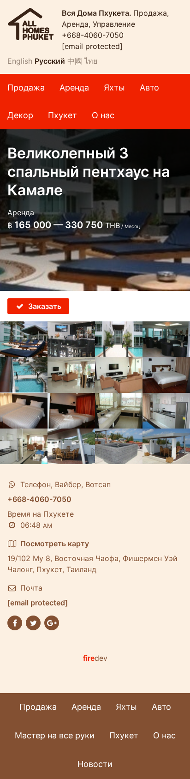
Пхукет (62, 115)
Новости (95, 764)
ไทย (90, 61)
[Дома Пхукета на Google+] (51, 622)
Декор (20, 115)
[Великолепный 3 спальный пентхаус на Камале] (24, 339)
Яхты (114, 87)
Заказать (44, 306)
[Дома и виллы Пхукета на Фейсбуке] (14, 622)
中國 (74, 61)
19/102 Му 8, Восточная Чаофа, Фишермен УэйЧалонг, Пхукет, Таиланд (92, 556)
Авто (149, 87)
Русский (50, 61)
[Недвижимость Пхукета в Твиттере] (33, 622)
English (19, 61)
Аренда (74, 87)
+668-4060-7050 (93, 35)
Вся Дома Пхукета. (97, 13)
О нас (103, 115)
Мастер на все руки (55, 735)
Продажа (26, 87)
